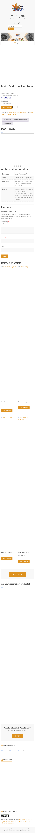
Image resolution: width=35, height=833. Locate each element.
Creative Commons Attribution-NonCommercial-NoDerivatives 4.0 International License (16, 821)
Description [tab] (7, 120)
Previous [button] (3, 147)
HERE (17, 736)
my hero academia (10, 114)
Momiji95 (17, 15)
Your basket (17, 574)
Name (3, 238)
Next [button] (31, 147)
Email (3, 247)
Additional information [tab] (20, 120)
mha (2, 114)
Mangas (11, 112)
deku (31, 112)
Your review (5, 226)
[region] (17, 148)
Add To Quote (7, 107)
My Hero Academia (20, 112)
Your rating (5, 222)
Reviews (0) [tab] (7, 123)
